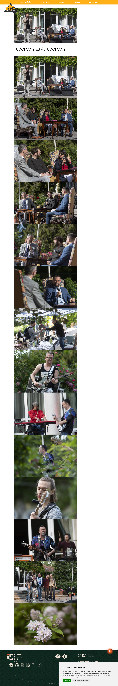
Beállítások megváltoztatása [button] (80, 680)
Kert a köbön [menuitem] (26, 2)
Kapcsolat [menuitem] (93, 2)
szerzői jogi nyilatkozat (30, 681)
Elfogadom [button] (67, 680)
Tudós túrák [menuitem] (45, 2)
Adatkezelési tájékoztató (15, 672)
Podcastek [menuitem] (62, 2)
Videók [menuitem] (77, 2)
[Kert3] (10, 8)
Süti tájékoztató (12, 674)
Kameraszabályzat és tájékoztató (17, 676)
